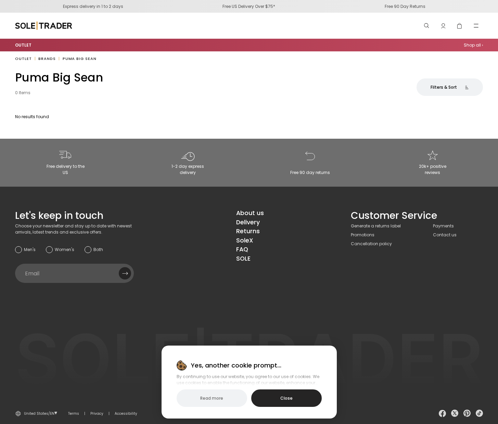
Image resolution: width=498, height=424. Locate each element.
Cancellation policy (371, 244)
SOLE (243, 258)
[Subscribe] (125, 273)
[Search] (427, 26)
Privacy (96, 413)
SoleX (244, 240)
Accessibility (126, 413)
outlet (23, 58)
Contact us (445, 235)
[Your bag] (460, 26)
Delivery (248, 222)
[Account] (443, 26)
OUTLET (23, 45)
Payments (443, 226)
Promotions (362, 235)
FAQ (242, 249)
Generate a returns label (376, 226)
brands (46, 58)
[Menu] (476, 26)
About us (250, 213)
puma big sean (80, 58)
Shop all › (473, 45)
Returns (248, 231)
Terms (73, 413)
